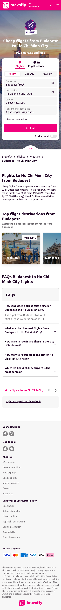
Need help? (8, 506)
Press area (8, 493)
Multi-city (47, 74)
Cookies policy (10, 478)
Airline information (12, 511)
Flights (21, 156)
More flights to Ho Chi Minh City (24, 390)
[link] (21, 248)
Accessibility (9, 532)
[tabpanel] (30, 402)
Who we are (9, 462)
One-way (29, 74)
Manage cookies (11, 483)
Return (12, 74)
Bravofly (7, 156)
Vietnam (35, 156)
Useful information (12, 527)
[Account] (50, 5)
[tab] (20, 64)
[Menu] (57, 5)
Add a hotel (42, 136)
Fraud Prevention (11, 537)
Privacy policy (9, 472)
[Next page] (55, 390)
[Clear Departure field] (52, 83)
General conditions (12, 467)
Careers (7, 488)
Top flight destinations (14, 521)
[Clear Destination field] (52, 92)
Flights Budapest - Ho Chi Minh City (23, 401)
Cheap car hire (10, 516)
